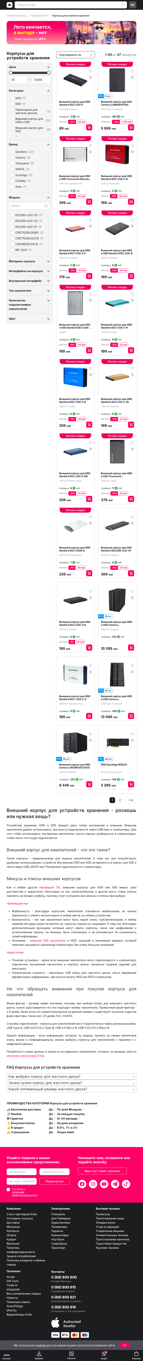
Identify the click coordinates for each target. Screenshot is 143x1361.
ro (133, 5)
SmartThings (15, 1306)
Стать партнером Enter (22, 1214)
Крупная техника (107, 1247)
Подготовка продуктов (111, 1243)
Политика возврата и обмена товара (26, 1262)
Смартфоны (59, 1243)
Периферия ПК (39, 15)
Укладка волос (106, 1222)
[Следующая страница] (130, 800)
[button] (29, 67)
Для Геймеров (60, 1218)
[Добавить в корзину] (89, 127)
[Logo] (10, 5)
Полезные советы (18, 1302)
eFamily (12, 1310)
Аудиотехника (60, 1222)
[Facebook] (82, 1184)
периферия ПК (49, 887)
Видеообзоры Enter (19, 1314)
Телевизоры (59, 1226)
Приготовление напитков (112, 1239)
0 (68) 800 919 (63, 1307)
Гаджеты (57, 1231)
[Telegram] (115, 1184)
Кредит (11, 1239)
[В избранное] (90, 71)
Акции (11, 1276)
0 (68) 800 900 (64, 1277)
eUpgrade (13, 1289)
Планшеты (58, 1214)
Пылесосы (103, 1214)
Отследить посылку (20, 1218)
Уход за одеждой (107, 1226)
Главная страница (17, 15)
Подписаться (54, 1181)
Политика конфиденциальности (21, 1250)
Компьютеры (60, 1235)
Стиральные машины (110, 1231)
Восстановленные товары (24, 1293)
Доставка (13, 1222)
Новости (12, 1297)
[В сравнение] (90, 77)
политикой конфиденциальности (24, 1193)
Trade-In (12, 1285)
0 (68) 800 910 (63, 1287)
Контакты (13, 1231)
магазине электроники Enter (25, 1055)
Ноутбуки (57, 1239)
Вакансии (13, 1243)
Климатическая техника (112, 1235)
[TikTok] (126, 1184)
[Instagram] (93, 1184)
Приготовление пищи (110, 1218)
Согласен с (24, 1192)
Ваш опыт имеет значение (102, 1171)
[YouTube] (104, 1184)
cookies (41, 1345)
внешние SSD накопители (48, 940)
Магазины (13, 1226)
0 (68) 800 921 (63, 1297)
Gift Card (12, 1281)
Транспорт (58, 1247)
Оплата (11, 1235)
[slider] (11, 72)
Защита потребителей (21, 1256)
